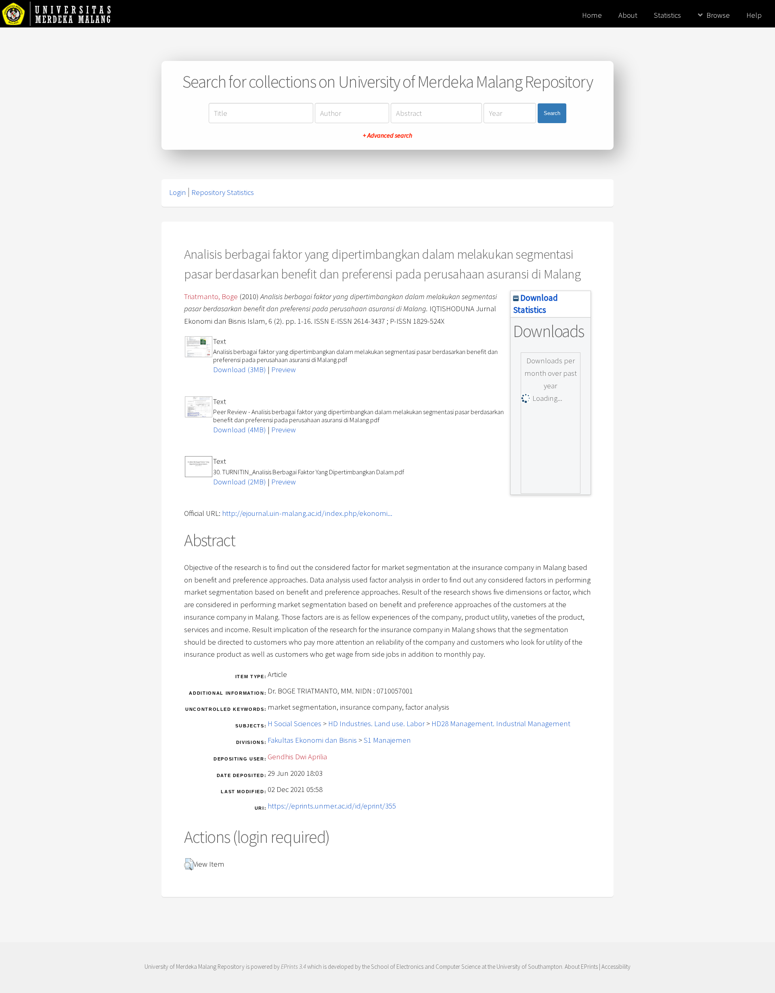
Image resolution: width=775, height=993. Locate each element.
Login (177, 192)
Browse (718, 15)
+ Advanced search (387, 135)
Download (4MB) (239, 429)
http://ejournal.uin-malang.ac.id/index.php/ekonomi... (307, 513)
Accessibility (615, 966)
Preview (283, 369)
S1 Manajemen (387, 740)
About (627, 15)
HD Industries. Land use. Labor (376, 723)
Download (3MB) (239, 369)
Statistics (667, 15)
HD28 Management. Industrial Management (500, 723)
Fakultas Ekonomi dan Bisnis (312, 740)
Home (592, 15)
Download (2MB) (239, 481)
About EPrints (581, 966)
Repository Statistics (222, 192)
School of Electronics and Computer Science (425, 966)
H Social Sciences (294, 723)
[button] (188, 864)
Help (754, 15)
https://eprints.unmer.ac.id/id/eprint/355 (332, 806)
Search (552, 113)
